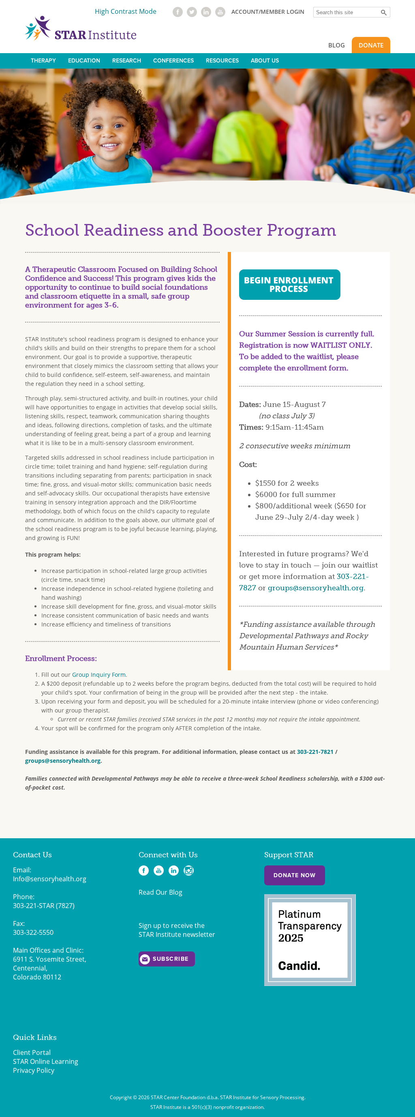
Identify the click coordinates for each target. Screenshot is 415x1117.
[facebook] (178, 14)
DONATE (371, 45)
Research (126, 60)
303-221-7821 (315, 751)
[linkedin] (206, 14)
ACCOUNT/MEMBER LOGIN (267, 11)
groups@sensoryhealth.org (316, 587)
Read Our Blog (160, 892)
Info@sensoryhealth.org (49, 878)
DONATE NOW (295, 875)
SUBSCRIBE (171, 959)
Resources (222, 60)
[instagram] (189, 870)
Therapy (43, 60)
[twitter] (192, 14)
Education (84, 60)
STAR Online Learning (45, 1061)
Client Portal (32, 1052)
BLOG (336, 45)
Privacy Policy (33, 1070)
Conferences (173, 60)
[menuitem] (43, 60)
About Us (265, 60)
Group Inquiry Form (99, 674)
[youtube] (220, 14)
